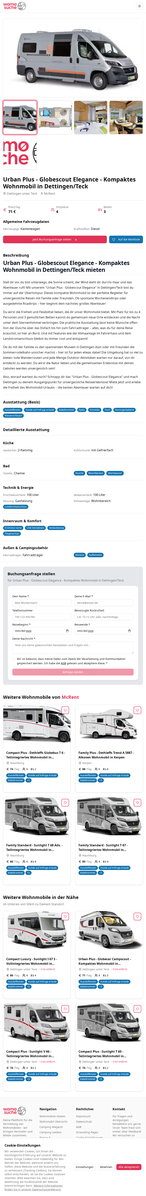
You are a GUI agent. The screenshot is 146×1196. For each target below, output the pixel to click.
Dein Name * (20, 596)
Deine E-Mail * (84, 596)
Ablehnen (106, 1167)
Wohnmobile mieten (52, 1116)
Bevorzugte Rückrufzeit (89, 610)
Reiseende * (82, 624)
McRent (70, 697)
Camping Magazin (51, 1127)
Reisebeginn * (21, 624)
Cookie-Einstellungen (89, 1137)
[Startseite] (14, 6)
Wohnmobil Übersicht (53, 1121)
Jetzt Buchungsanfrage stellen (52, 239)
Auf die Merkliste (129, 239)
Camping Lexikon (50, 1132)
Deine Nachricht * (23, 638)
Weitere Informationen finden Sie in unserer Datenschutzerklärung (34, 1187)
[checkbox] (13, 658)
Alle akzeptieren (129, 1167)
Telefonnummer (22, 610)
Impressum (83, 1116)
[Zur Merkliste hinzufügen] (65, 710)
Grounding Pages (87, 1132)
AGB (63, 663)
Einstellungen (85, 1167)
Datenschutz (84, 1121)
